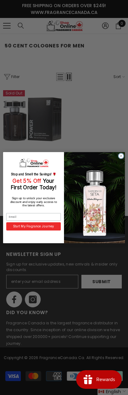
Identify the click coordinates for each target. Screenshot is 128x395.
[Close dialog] (121, 155)
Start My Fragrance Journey (33, 226)
